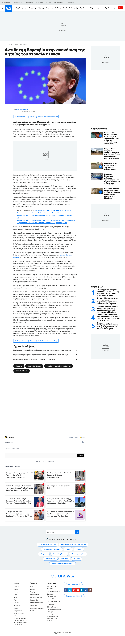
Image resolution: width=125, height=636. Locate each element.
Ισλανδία (77, 558)
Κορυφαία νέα (99, 128)
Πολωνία (19, 366)
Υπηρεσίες (33, 583)
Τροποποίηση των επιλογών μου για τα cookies (53, 619)
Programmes (18, 611)
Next (65, 8)
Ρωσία (68, 549)
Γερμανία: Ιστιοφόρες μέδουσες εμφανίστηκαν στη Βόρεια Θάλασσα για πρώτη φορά (40, 355)
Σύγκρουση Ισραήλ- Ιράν (47, 544)
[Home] (5, 44)
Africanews (33, 605)
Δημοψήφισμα (50, 558)
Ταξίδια (58, 8)
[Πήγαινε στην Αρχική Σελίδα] (8, 8)
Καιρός (32, 592)
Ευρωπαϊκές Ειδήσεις (20, 44)
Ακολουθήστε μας (36, 597)
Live (120, 8)
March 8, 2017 (61, 223)
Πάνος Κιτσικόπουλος (22, 109)
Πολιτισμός (73, 8)
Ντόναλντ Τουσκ (21, 370)
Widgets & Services (36, 602)
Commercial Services (53, 591)
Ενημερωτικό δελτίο (73, 596)
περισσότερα (51, 583)
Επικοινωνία (51, 604)
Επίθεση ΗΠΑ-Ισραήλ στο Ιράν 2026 (73, 544)
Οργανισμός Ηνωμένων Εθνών (62, 563)
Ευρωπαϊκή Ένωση (34, 366)
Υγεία (15, 600)
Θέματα (16, 583)
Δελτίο (32, 589)
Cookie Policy (51, 599)
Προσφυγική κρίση (78, 554)
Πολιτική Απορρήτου (53, 601)
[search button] (66, 2)
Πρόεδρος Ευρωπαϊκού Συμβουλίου (58, 366)
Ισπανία (78, 549)
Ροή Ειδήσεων (21, 8)
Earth (82, 8)
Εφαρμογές (34, 600)
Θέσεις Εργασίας (52, 607)
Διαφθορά (64, 558)
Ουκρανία (44, 554)
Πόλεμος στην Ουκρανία (52, 549)
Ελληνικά (6, 2)
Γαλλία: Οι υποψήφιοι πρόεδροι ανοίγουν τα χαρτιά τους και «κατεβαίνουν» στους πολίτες (42, 350)
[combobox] (76, 2)
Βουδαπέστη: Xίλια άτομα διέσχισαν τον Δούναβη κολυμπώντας (34, 359)
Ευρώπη (32, 8)
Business (49, 8)
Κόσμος (41, 8)
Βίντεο (16, 608)
